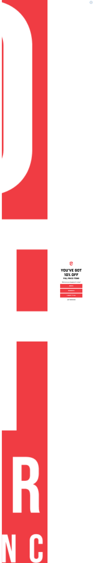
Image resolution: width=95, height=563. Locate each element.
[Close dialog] (91, 2)
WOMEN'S (71, 291)
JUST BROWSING (71, 299)
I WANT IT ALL (71, 295)
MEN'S (71, 286)
